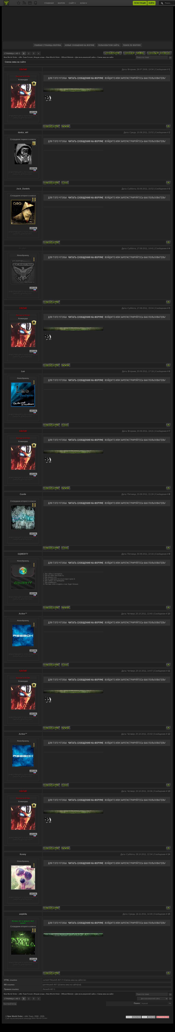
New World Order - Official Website (59, 57)
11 (169, 671)
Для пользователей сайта (85, 57)
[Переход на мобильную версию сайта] (35, 4)
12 (169, 734)
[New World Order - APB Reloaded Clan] (18, 4)
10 (169, 614)
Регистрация (140, 3)
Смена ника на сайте (105, 57)
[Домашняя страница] (66, 126)
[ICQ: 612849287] (65, 665)
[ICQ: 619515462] (65, 425)
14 (169, 854)
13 (169, 791)
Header (87, 23)
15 (169, 914)
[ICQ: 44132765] (65, 548)
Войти (151, 3)
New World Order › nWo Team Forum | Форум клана (24, 57)
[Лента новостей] (24, 4)
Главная (49, 3)
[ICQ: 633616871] (65, 183)
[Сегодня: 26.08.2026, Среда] (29, 4)
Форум (61, 3)
